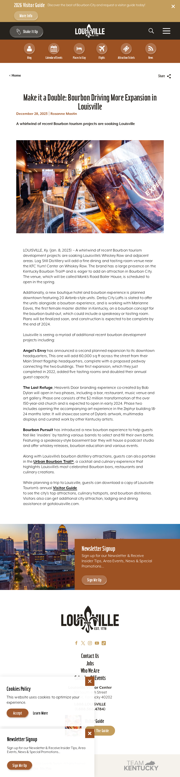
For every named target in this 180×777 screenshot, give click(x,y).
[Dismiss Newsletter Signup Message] (89, 733)
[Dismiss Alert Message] (173, 6)
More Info (26, 15)
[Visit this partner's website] (141, 765)
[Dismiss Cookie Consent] (89, 681)
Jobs (90, 663)
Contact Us (90, 655)
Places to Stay (79, 57)
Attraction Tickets (126, 57)
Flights (102, 57)
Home (15, 75)
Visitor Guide (65, 487)
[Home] (90, 31)
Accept (17, 713)
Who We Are (90, 670)
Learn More (40, 713)
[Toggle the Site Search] (151, 30)
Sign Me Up (94, 580)
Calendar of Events (53, 57)
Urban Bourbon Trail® (53, 461)
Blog (29, 57)
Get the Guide (100, 730)
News (150, 57)
